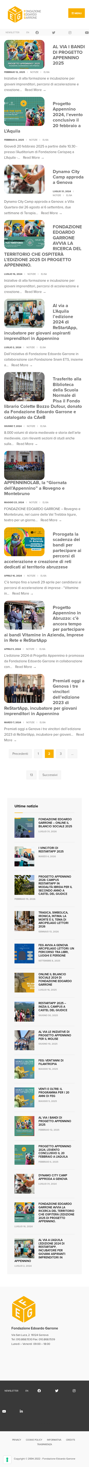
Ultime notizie (26, 806)
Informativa (54, 1439)
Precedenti (20, 753)
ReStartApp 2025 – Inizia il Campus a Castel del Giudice (52, 1006)
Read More (35, 89)
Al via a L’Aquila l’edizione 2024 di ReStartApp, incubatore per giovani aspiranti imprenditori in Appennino (39, 1250)
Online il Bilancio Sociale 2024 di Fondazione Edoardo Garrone (55, 979)
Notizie (34, 72)
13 (31, 774)
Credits (70, 1439)
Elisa (46, 72)
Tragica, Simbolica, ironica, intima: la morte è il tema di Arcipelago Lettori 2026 (53, 919)
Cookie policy (34, 1439)
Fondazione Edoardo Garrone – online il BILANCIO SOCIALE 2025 (55, 823)
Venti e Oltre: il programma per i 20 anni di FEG (53, 1092)
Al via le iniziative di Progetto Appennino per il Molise (54, 1035)
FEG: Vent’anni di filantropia (51, 1062)
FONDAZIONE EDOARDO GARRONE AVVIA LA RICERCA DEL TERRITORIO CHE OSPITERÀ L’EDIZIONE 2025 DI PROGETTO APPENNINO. (56, 1213)
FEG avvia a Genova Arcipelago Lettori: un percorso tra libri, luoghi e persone (56, 950)
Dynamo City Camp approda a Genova (68, 177)
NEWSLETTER (11, 32)
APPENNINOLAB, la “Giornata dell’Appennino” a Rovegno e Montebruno (35, 488)
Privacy (16, 1439)
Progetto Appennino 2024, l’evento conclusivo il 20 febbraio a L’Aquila (54, 1151)
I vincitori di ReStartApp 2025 (51, 850)
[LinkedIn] (26, 1411)
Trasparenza (44, 1444)
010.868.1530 (24, 1339)
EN (27, 32)
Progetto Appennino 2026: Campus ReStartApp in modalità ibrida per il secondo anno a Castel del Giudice (55, 885)
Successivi (50, 774)
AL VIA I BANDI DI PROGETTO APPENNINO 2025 (69, 54)
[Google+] (58, 32)
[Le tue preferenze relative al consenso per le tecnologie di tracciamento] (7, 1460)
